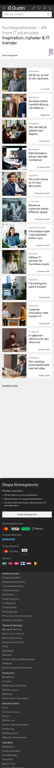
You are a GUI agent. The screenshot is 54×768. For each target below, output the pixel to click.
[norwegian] (10, 564)
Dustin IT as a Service (13, 633)
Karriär (5, 716)
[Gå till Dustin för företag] (17, 8)
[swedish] (4, 564)
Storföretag (8, 729)
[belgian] (35, 564)
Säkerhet (7, 655)
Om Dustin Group (11, 712)
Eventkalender (9, 755)
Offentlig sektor (10, 733)
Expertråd (7, 759)
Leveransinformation (13, 586)
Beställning (8, 677)
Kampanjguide (9, 611)
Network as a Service (13, 642)
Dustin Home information (15, 698)
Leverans (7, 681)
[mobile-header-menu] (4, 8)
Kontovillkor (8, 594)
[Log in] (44, 8)
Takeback (7, 663)
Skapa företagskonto (27, 514)
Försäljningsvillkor (11, 577)
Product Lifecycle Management (18, 659)
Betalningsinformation (13, 582)
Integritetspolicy (10, 599)
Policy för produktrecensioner (17, 616)
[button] (33, 8)
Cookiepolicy (9, 603)
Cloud (5, 646)
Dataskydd (8, 650)
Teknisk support (10, 689)
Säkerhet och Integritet (14, 737)
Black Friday (8, 763)
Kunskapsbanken (11, 751)
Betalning (7, 694)
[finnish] (22, 564)
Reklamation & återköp (14, 685)
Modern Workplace (12, 638)
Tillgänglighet (9, 607)
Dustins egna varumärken (15, 724)
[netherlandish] (29, 564)
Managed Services (12, 629)
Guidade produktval (12, 620)
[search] (48, 14)
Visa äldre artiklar (10, 386)
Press (5, 707)
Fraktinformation (11, 590)
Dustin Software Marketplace (17, 667)
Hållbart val (8, 720)
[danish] (16, 564)
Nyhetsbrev (8, 746)
